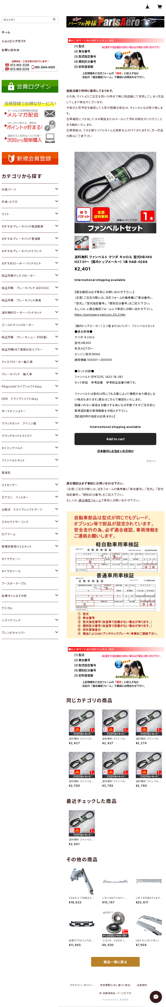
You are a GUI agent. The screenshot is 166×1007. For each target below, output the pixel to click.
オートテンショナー (14, 411)
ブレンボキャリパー (14, 632)
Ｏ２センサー (10, 485)
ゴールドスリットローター (18, 325)
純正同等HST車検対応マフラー (22, 349)
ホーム (6, 32)
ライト (5, 214)
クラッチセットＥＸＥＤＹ (17, 435)
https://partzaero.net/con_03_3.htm (100, 314)
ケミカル (7, 608)
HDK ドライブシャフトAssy (20, 398)
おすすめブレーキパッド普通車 (21, 238)
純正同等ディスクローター (19, 275)
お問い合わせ (10, 50)
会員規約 (142, 985)
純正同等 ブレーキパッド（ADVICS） (26, 288)
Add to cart (115, 439)
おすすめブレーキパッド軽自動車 (23, 226)
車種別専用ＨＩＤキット (17, 546)
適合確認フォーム (90, 500)
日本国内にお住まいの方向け (115, 451)
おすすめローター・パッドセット (21, 263)
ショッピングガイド (14, 41)
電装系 (6, 472)
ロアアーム (9, 534)
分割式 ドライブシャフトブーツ (22, 509)
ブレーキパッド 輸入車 (17, 374)
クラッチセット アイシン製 (19, 423)
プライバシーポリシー (82, 985)
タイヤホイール (11, 571)
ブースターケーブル (14, 583)
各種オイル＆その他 (14, 595)
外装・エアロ (10, 201)
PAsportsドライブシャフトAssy (22, 386)
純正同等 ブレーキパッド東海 (21, 300)
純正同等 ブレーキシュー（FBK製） (25, 337)
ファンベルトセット (13, 460)
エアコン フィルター (15, 497)
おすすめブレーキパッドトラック (22, 251)
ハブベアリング (11, 620)
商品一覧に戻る (115, 962)
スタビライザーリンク (15, 522)
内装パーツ (9, 189)
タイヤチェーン (11, 559)
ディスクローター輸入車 (17, 362)
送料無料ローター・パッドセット (22, 312)
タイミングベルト (12, 448)
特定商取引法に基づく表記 (115, 985)
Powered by (110, 999)
